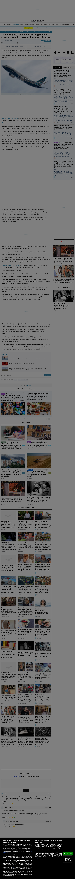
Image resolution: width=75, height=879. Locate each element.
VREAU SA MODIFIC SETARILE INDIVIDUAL (68, 858)
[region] (37, 858)
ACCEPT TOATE (68, 853)
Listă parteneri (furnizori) (41, 857)
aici (13, 867)
